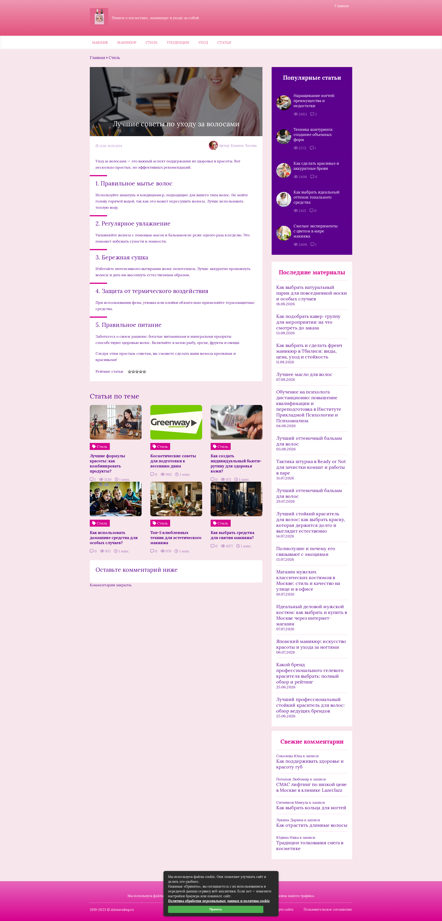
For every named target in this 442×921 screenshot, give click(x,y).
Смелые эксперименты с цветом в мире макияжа (316, 231)
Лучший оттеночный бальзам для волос (309, 441)
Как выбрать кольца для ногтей (311, 807)
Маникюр (126, 42)
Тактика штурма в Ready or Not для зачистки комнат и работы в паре (311, 467)
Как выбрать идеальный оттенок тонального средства (317, 197)
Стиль (151, 42)
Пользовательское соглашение (328, 909)
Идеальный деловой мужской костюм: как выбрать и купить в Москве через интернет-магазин (311, 615)
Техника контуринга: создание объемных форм (313, 134)
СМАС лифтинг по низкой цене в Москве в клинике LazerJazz (311, 787)
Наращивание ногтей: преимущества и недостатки (314, 100)
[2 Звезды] (133, 371)
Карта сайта (284, 909)
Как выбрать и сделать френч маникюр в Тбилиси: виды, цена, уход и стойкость (309, 351)
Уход (203, 42)
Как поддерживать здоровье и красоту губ (310, 764)
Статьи (224, 42)
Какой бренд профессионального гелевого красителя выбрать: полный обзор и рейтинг (309, 673)
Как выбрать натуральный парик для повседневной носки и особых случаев (311, 293)
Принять (215, 909)
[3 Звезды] (137, 371)
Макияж (100, 42)
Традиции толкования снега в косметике (309, 845)
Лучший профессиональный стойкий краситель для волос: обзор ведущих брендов (310, 705)
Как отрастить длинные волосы (311, 825)
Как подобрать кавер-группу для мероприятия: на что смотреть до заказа (308, 322)
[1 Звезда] (129, 371)
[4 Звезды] (140, 371)
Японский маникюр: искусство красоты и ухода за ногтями (311, 644)
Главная (341, 5)
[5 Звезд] (144, 371)
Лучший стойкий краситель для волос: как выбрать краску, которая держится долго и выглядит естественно (310, 522)
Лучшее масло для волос (304, 374)
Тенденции (178, 42)
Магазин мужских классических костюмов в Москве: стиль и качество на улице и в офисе (308, 580)
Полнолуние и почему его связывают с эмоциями (305, 551)
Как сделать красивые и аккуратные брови (316, 166)
